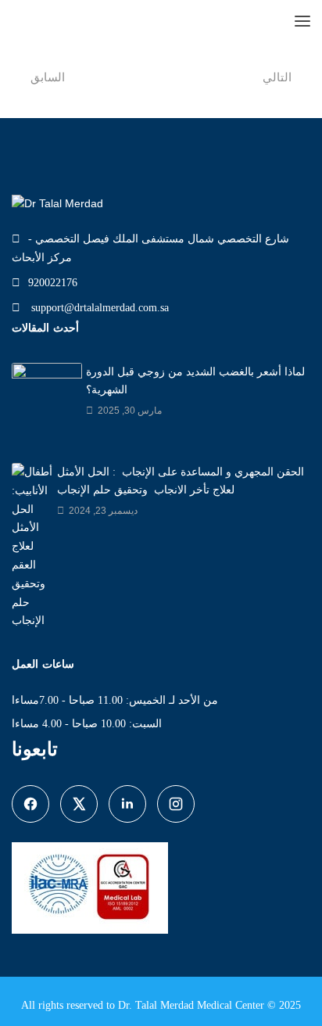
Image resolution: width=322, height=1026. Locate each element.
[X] (79, 804)
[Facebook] (30, 804)
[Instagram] (176, 804)
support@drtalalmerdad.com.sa (98, 308)
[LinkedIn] (127, 804)
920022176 (52, 283)
